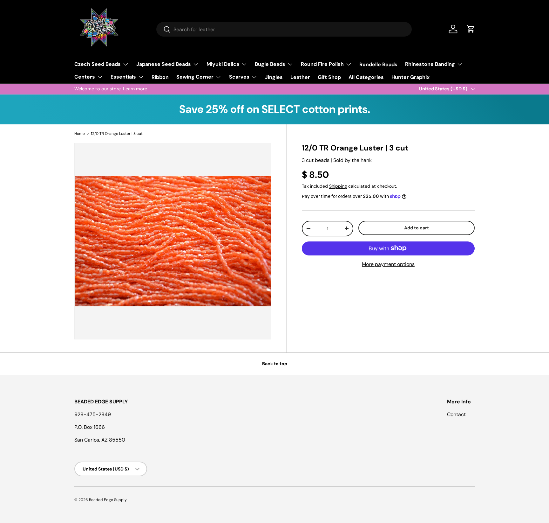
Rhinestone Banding (430, 64)
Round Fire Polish (322, 64)
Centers (84, 76)
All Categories (366, 77)
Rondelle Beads (378, 64)
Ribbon (160, 77)
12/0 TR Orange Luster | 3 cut (117, 134)
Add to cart (416, 228)
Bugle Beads (270, 64)
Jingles (274, 77)
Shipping (338, 186)
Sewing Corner (195, 76)
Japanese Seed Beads (163, 64)
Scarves (239, 76)
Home (79, 134)
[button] (471, 29)
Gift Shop (329, 77)
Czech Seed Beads (97, 64)
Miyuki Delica (223, 64)
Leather (300, 77)
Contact (456, 414)
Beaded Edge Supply (107, 499)
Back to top (274, 363)
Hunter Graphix (410, 77)
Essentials (123, 76)
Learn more (135, 89)
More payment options (388, 264)
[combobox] (284, 29)
